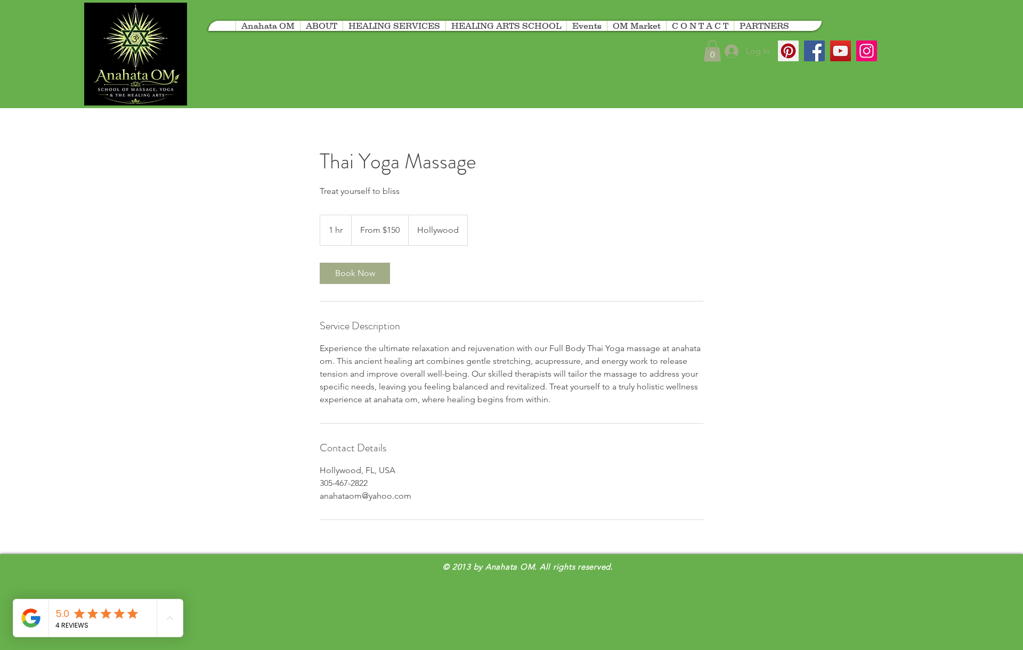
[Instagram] (866, 50)
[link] (355, 273)
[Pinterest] (788, 50)
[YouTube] (840, 50)
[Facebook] (814, 50)
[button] (764, 26)
